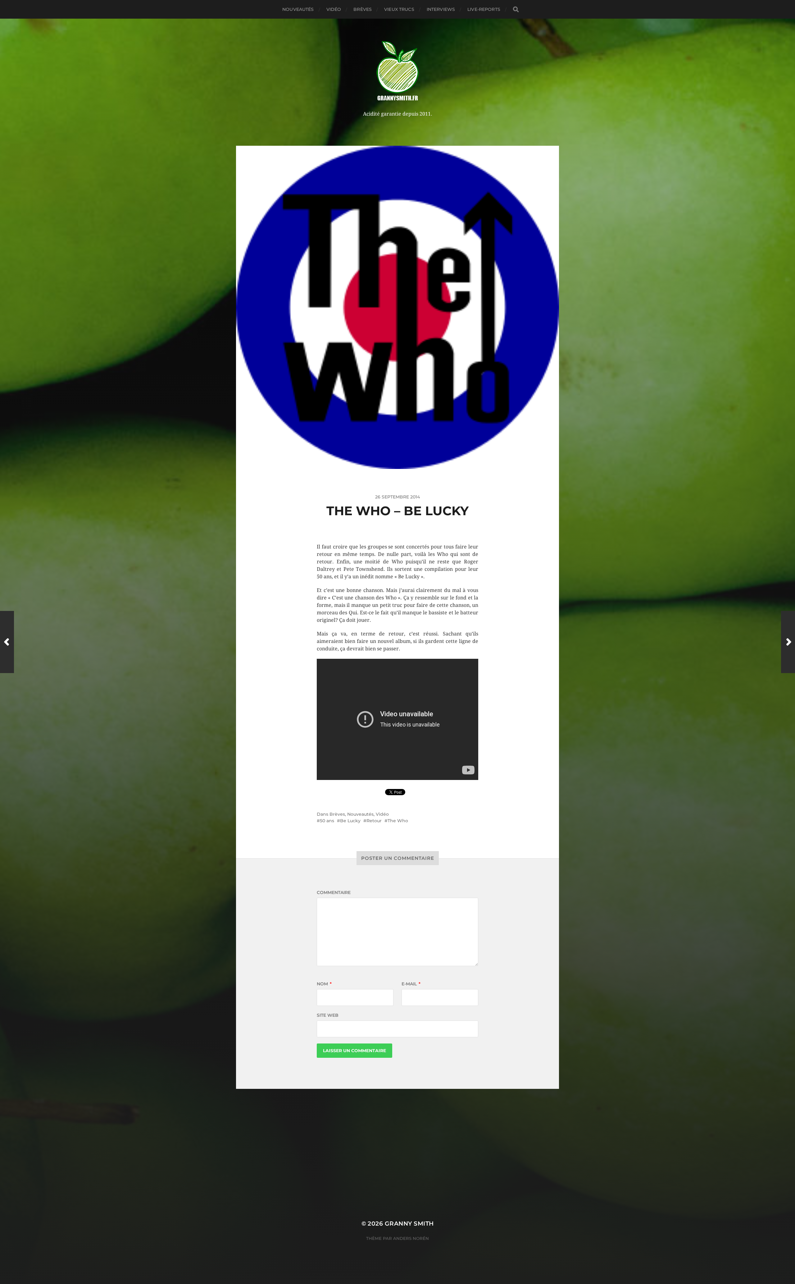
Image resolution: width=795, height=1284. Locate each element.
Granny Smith (409, 1223)
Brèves (362, 9)
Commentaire (334, 892)
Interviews (441, 9)
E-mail (411, 984)
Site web (327, 1015)
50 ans (327, 820)
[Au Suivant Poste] (788, 642)
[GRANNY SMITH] (397, 71)
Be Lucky (350, 820)
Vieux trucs (399, 9)
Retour (374, 820)
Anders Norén (411, 1238)
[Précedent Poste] (7, 642)
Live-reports (483, 9)
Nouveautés (298, 9)
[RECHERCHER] (516, 9)
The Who (398, 820)
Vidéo (333, 9)
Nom (324, 984)
